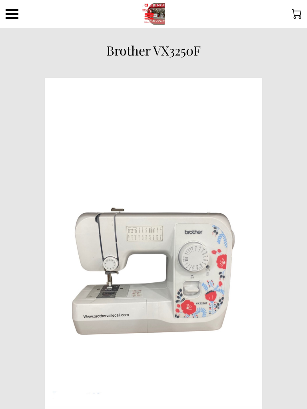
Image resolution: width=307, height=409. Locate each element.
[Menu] (12, 14)
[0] (296, 14)
